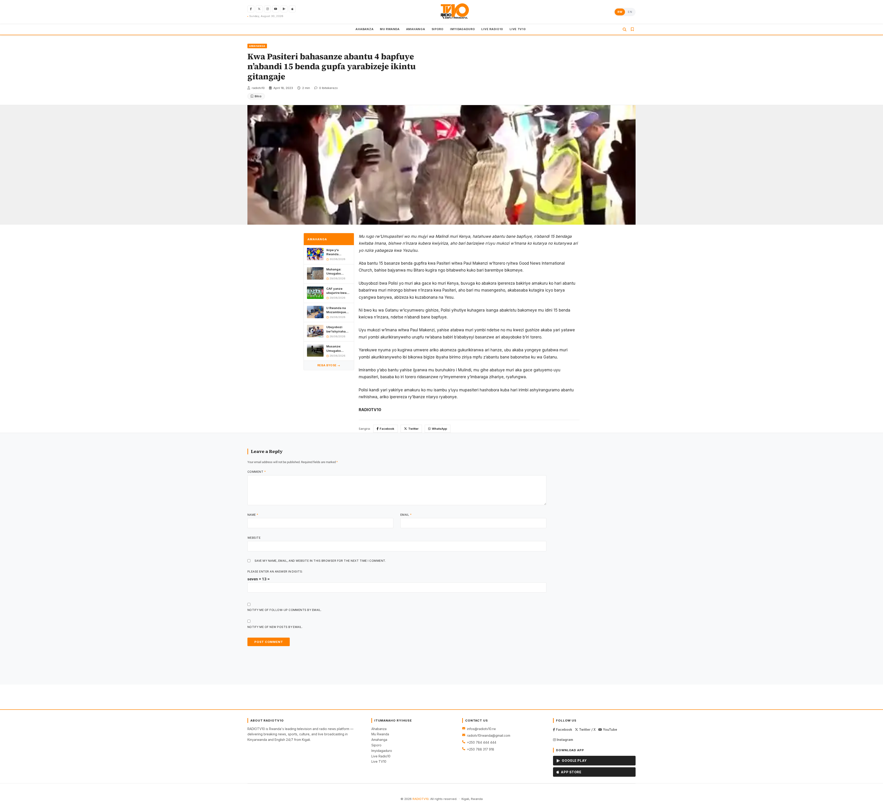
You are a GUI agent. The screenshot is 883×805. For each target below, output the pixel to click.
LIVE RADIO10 (492, 29)
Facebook (387, 428)
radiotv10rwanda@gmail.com (488, 735)
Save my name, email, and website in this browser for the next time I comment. (320, 560)
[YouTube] (275, 9)
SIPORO (438, 29)
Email (406, 514)
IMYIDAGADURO (462, 29)
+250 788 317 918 (480, 749)
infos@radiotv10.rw (481, 729)
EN (630, 12)
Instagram (564, 740)
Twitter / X (587, 729)
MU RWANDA (389, 29)
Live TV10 (378, 761)
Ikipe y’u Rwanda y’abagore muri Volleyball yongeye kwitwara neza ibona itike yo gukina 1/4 (337, 252)
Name (252, 514)
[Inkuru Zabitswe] (632, 29)
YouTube (609, 729)
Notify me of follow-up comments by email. (284, 610)
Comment (256, 471)
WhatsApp (439, 428)
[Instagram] (267, 9)
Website (254, 537)
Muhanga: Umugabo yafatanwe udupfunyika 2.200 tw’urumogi (335, 271)
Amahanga (379, 740)
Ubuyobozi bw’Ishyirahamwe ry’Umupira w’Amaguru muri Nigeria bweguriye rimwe (338, 329)
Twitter (413, 428)
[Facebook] (250, 9)
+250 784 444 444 (481, 742)
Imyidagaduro (381, 751)
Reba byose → (328, 365)
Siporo (376, 745)
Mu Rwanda (380, 734)
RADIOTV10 (421, 799)
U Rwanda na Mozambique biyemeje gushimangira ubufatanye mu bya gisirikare (337, 310)
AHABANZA (364, 29)
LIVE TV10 (518, 29)
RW (619, 12)
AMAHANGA (415, 29)
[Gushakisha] (624, 29)
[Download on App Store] (292, 9)
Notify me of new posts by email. (275, 627)
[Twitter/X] (259, 9)
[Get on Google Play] (284, 9)
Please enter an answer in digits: (275, 571)
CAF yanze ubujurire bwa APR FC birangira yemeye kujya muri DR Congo (337, 290)
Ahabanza (379, 729)
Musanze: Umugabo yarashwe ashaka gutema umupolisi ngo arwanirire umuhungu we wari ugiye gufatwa (337, 348)
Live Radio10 (380, 756)
